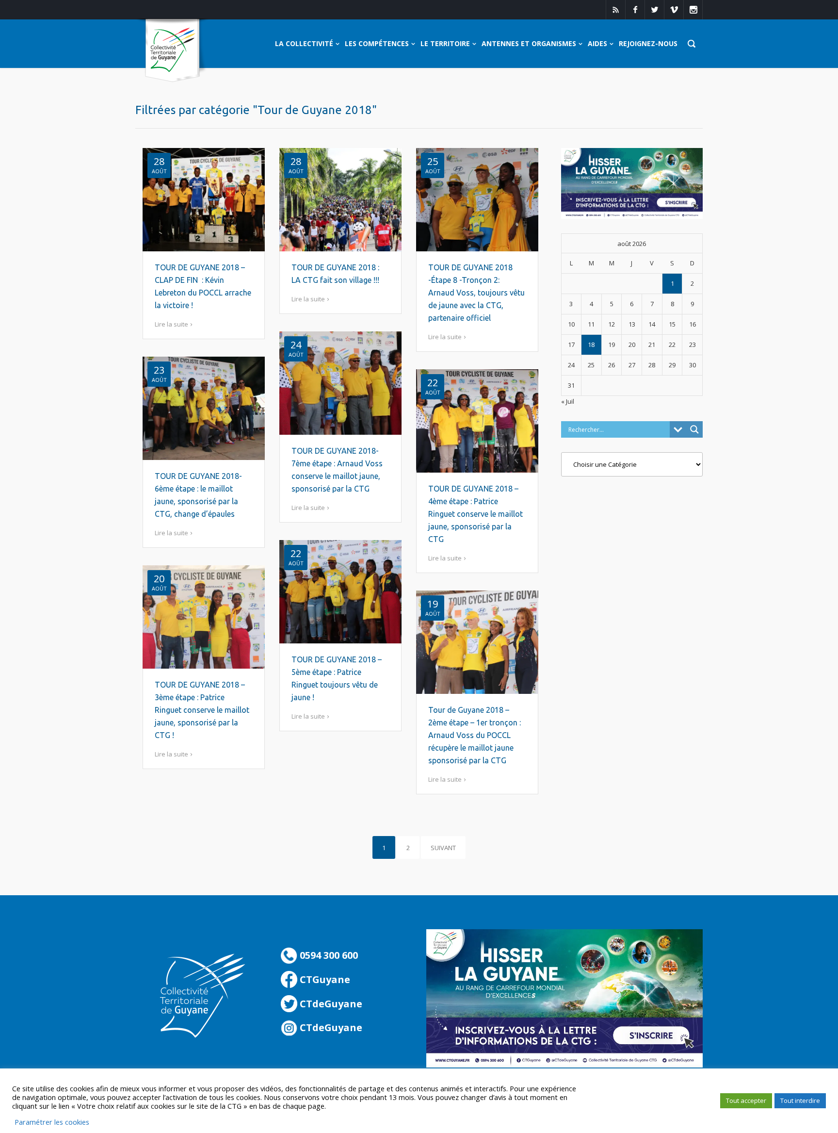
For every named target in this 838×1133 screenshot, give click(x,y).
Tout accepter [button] (746, 1100)
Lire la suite (171, 324)
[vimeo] (673, 9)
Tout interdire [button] (800, 1100)
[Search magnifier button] (694, 429)
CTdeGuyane (329, 1003)
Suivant (443, 847)
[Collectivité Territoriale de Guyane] (172, 50)
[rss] (615, 9)
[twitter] (654, 9)
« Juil (567, 401)
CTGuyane (323, 979)
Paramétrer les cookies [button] (52, 1122)
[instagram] (693, 9)
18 (591, 344)
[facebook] (635, 9)
